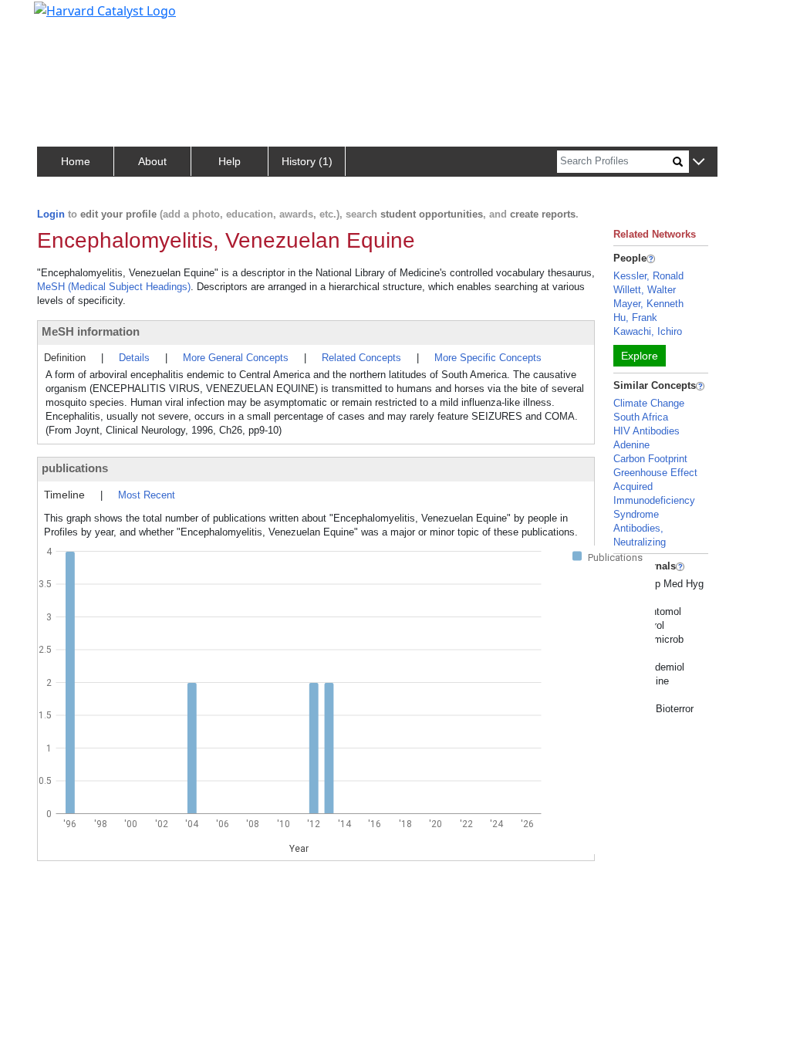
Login (51, 214)
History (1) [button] (307, 161)
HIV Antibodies (646, 431)
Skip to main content (64, 18)
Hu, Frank (635, 317)
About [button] (152, 161)
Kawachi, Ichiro (647, 331)
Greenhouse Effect (655, 472)
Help (229, 161)
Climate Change (648, 403)
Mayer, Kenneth (648, 303)
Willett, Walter (644, 290)
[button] (698, 162)
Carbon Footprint (650, 459)
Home (75, 161)
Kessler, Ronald (648, 276)
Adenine (631, 445)
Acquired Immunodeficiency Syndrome (654, 500)
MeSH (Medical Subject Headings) (114, 286)
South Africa (640, 417)
